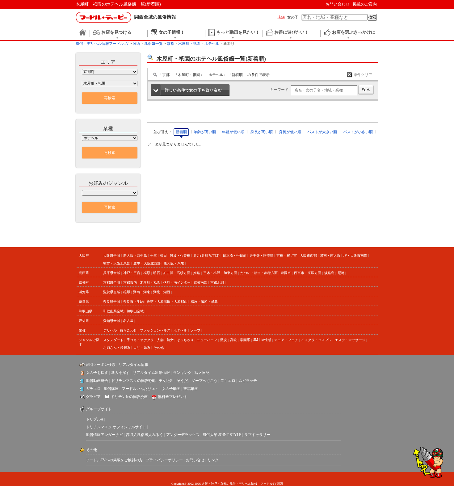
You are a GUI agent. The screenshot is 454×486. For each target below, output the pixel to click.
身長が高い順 (261, 132)
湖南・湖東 (141, 292)
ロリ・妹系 (141, 347)
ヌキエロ (228, 380)
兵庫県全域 (111, 273)
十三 (153, 255)
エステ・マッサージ (350, 340)
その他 (158, 347)
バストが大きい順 (322, 132)
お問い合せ (195, 460)
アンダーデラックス (183, 435)
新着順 (181, 132)
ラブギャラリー (257, 435)
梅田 (163, 255)
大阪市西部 (308, 255)
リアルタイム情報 (133, 364)
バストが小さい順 (358, 132)
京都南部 (200, 282)
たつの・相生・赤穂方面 (259, 273)
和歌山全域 (135, 311)
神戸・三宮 (131, 273)
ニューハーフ (207, 340)
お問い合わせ (338, 4)
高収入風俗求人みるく (144, 435)
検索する (366, 90)
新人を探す (120, 372)
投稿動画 (190, 389)
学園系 (245, 340)
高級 (233, 340)
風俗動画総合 (97, 380)
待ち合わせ (128, 330)
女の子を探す (97, 372)
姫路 (196, 273)
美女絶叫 (166, 380)
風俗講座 (111, 389)
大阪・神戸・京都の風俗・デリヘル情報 (229, 483)
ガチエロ (93, 389)
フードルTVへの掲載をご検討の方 (114, 460)
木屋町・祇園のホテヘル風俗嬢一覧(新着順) (118, 4)
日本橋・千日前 (234, 255)
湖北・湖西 (161, 292)
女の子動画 (171, 389)
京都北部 (217, 282)
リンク (213, 460)
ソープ (195, 330)
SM (255, 339)
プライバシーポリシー (164, 460)
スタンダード (113, 340)
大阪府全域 (111, 255)
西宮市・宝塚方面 (307, 273)
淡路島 (329, 273)
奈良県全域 (111, 301)
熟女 (170, 340)
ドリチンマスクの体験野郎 (133, 380)
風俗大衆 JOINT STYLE (222, 435)
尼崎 (341, 273)
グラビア (93, 397)
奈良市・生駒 (133, 301)
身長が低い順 (290, 132)
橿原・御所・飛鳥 (204, 301)
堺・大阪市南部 (355, 255)
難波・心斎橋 (180, 255)
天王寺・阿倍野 (261, 255)
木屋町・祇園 (150, 282)
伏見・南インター (177, 282)
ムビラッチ (247, 380)
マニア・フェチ (286, 340)
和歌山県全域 (113, 311)
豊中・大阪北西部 (147, 263)
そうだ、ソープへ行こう (197, 380)
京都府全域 (111, 282)
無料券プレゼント (172, 397)
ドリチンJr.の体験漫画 (129, 397)
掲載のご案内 (365, 4)
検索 (372, 17)
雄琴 (126, 292)
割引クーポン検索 (101, 364)
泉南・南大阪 (330, 255)
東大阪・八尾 (174, 263)
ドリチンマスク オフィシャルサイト (116, 427)
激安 (223, 340)
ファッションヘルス (155, 330)
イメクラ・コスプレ (316, 340)
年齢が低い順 (233, 132)
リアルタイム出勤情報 (151, 372)
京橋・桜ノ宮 (286, 255)
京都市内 (130, 282)
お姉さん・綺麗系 (116, 347)
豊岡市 (286, 273)
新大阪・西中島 (135, 255)
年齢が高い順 (205, 132)
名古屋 (128, 321)
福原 (146, 273)
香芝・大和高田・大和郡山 (167, 301)
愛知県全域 (111, 321)
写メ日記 (202, 372)
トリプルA (94, 419)
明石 (156, 273)
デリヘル (110, 330)
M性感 (266, 340)
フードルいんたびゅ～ (140, 389)
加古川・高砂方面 (176, 273)
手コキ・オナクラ (140, 340)
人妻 (160, 340)
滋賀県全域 (111, 292)
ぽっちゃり (185, 340)
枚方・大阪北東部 (116, 263)
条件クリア (363, 75)
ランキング (182, 372)
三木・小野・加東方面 (220, 273)
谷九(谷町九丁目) (206, 255)
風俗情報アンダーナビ (104, 435)
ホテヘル (180, 330)
